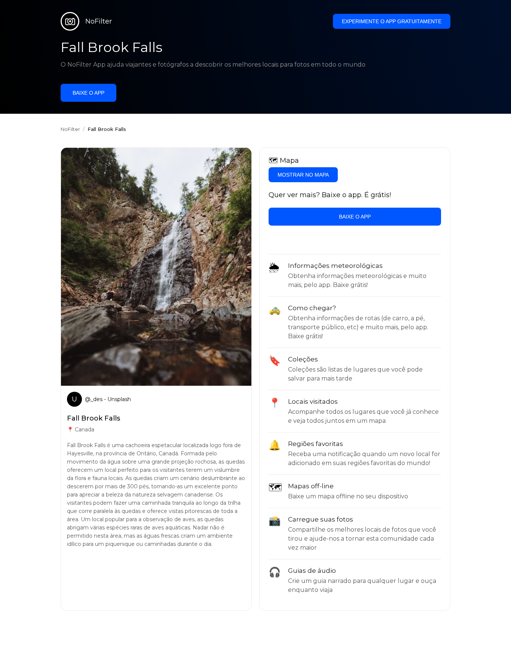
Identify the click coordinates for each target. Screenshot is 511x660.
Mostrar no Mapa (303, 175)
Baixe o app (88, 93)
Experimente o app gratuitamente (391, 21)
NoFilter (70, 129)
